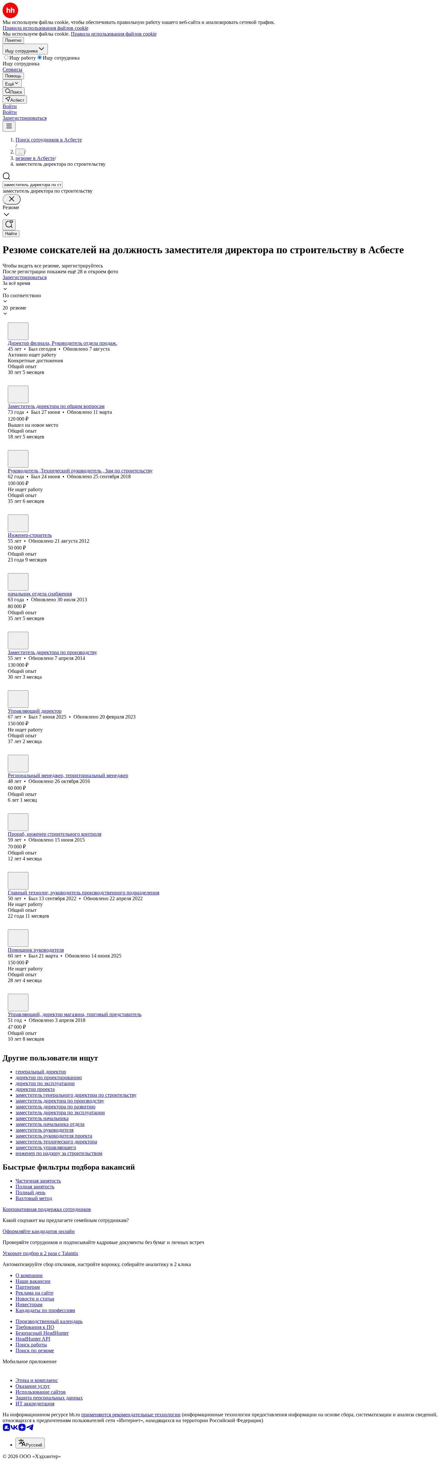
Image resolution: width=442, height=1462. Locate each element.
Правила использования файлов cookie (114, 34)
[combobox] (32, 184)
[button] (10, 106)
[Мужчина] (18, 331)
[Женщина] (18, 1002)
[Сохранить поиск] (9, 225)
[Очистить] (12, 199)
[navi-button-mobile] (9, 126)
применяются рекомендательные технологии (131, 1414)
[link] (14, 91)
